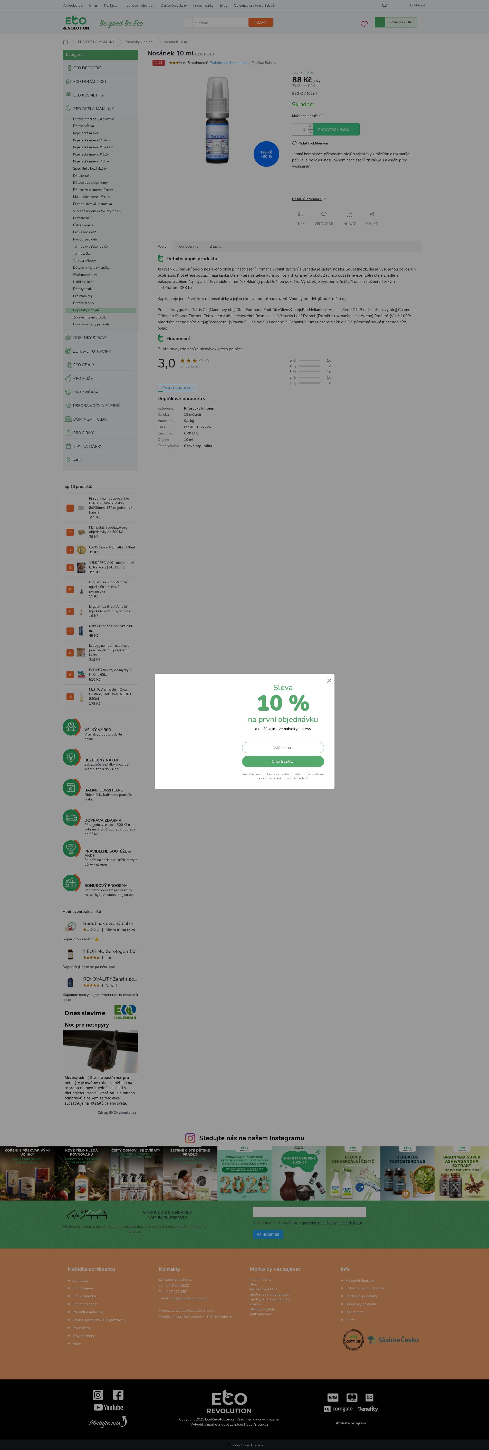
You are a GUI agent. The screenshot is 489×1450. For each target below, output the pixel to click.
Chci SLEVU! (283, 761)
